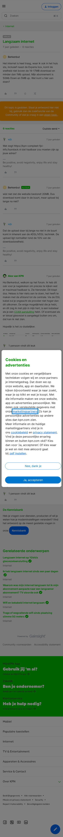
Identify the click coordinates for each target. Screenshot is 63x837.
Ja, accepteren (33, 480)
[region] (31, 418)
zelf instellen (17, 453)
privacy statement (45, 432)
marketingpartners (25, 411)
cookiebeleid (19, 432)
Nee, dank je (33, 466)
